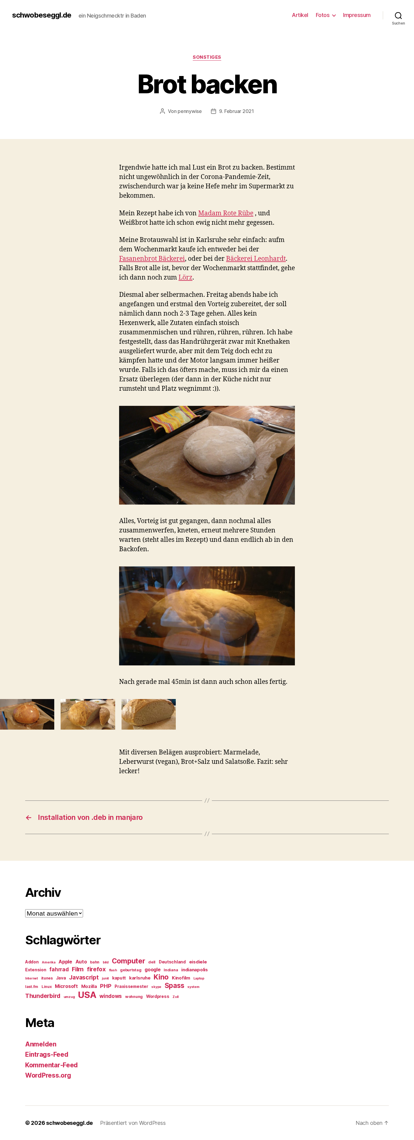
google (152, 970)
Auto (81, 962)
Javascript (83, 977)
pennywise (190, 111)
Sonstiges (207, 57)
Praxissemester (131, 986)
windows (110, 996)
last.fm (31, 986)
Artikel (300, 15)
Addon (32, 961)
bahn (94, 962)
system (193, 987)
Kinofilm (181, 978)
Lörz (185, 277)
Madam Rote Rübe (225, 213)
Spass (174, 985)
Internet (31, 978)
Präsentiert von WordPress (132, 1123)
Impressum (357, 15)
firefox (96, 969)
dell (151, 962)
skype (156, 987)
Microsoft (66, 986)
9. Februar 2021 (236, 111)
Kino (161, 977)
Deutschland (172, 961)
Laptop (198, 978)
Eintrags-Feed (46, 1054)
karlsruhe (140, 978)
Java (61, 978)
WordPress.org (48, 1075)
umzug (69, 997)
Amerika (48, 962)
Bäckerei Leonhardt (256, 259)
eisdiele (198, 962)
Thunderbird (42, 995)
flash (113, 970)
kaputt (119, 978)
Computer (128, 961)
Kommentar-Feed (51, 1065)
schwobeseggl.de (41, 15)
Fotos (323, 15)
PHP (105, 986)
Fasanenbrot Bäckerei (152, 259)
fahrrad (58, 969)
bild (106, 962)
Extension (35, 969)
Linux (47, 986)
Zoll (175, 997)
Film (78, 969)
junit (105, 978)
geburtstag (130, 970)
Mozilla (89, 986)
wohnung (134, 996)
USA (87, 994)
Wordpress (157, 996)
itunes (47, 978)
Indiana (171, 970)
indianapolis (194, 970)
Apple (65, 962)
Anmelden (40, 1044)
